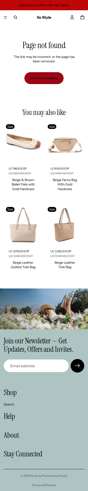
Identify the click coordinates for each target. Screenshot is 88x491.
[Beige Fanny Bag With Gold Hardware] (65, 142)
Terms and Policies (44, 485)
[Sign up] (77, 366)
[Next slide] (37, 142)
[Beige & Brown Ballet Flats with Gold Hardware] (23, 142)
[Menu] (5, 17)
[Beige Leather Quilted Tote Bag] (23, 225)
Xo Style (36, 475)
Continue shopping (44, 78)
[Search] (15, 17)
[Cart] (82, 17)
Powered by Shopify (54, 475)
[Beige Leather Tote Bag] (65, 225)
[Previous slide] (9, 142)
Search (9, 404)
